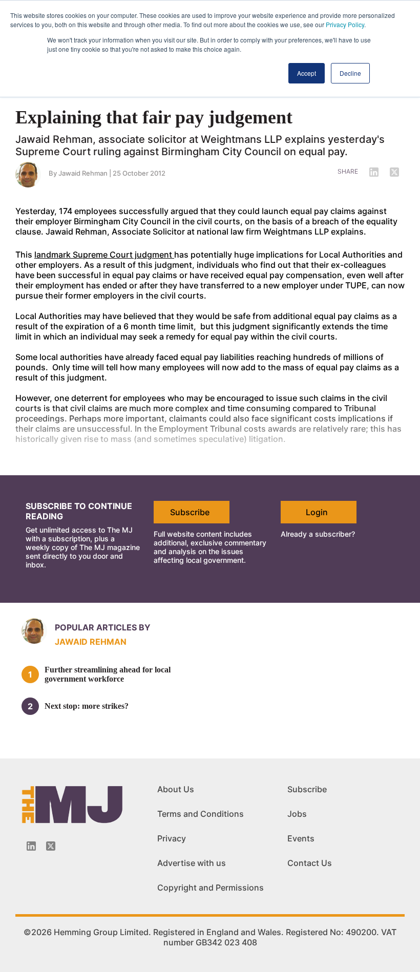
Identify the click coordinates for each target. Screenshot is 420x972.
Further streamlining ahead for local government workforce (108, 674)
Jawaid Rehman (83, 173)
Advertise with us (191, 863)
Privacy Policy (345, 24)
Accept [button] (306, 73)
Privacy (171, 838)
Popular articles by (103, 627)
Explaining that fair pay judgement (153, 117)
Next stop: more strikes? (87, 706)
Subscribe (189, 512)
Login (317, 512)
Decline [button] (350, 73)
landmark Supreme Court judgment (104, 254)
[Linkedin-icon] (31, 846)
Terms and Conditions (200, 814)
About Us (175, 789)
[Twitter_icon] (50, 846)
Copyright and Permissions (210, 887)
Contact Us (309, 863)
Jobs (297, 814)
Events (300, 838)
